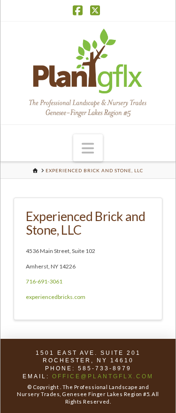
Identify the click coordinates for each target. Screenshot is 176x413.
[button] (88, 147)
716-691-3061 (44, 281)
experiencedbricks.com (55, 296)
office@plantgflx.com (102, 376)
